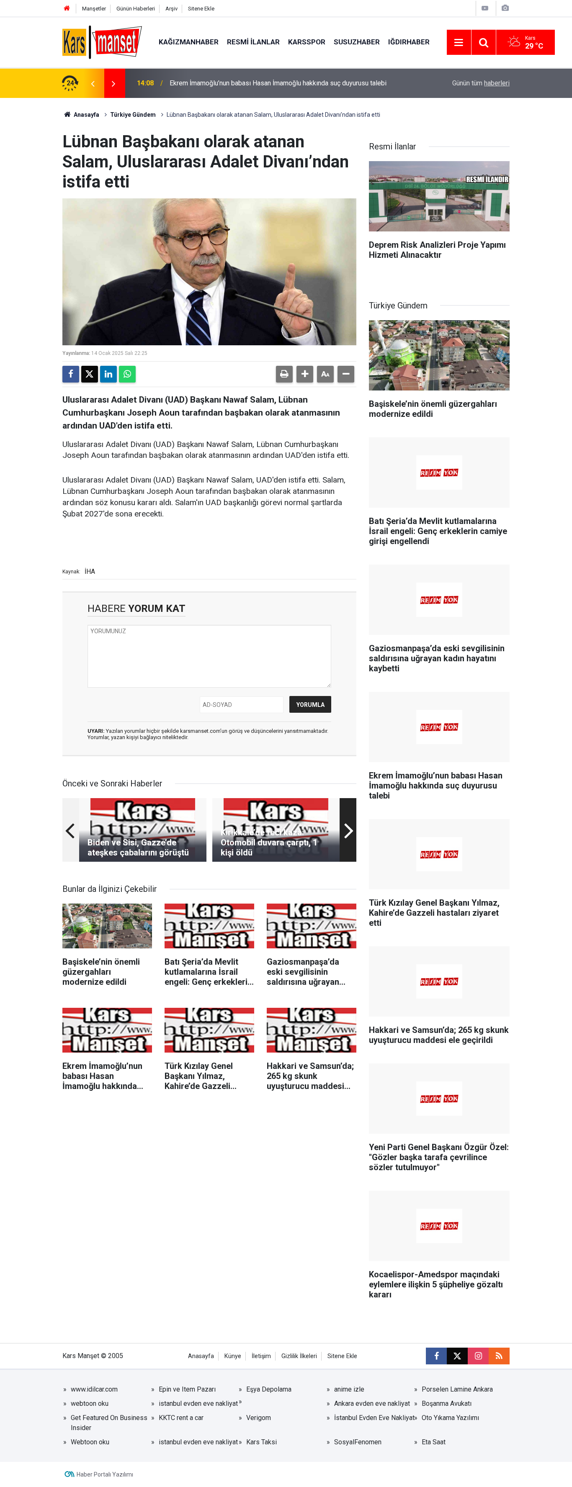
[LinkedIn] (108, 374)
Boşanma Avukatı (447, 1403)
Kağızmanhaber (189, 42)
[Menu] (458, 43)
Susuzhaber (357, 42)
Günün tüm (481, 83)
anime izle (349, 1389)
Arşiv (171, 8)
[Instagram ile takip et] (478, 1356)
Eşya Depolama (268, 1389)
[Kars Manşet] (102, 42)
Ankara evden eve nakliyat (372, 1403)
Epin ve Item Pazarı (187, 1389)
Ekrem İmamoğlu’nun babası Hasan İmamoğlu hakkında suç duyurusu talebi (278, 83)
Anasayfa (85, 114)
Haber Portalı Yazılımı (105, 1474)
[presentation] (92, 83)
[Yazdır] (284, 374)
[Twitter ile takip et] (457, 1356)
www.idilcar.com (94, 1389)
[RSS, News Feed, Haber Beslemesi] (499, 1356)
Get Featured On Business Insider (109, 1423)
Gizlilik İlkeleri (299, 1356)
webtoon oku (89, 1403)
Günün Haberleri (135, 8)
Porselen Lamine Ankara (457, 1389)
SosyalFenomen (357, 1442)
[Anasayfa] (67, 8)
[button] (304, 374)
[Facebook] (70, 374)
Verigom (258, 1418)
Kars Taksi (261, 1442)
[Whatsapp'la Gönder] (127, 374)
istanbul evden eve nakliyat (198, 1403)
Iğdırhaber (409, 42)
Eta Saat (434, 1442)
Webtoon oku (90, 1442)
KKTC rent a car (181, 1418)
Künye (232, 1356)
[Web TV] (485, 8)
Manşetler (94, 8)
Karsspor (306, 42)
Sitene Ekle (201, 8)
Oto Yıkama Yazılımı (450, 1418)
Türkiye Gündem (133, 114)
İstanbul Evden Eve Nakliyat (374, 1418)
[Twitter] (89, 374)
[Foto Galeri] (505, 8)
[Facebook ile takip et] (436, 1356)
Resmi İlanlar (253, 42)
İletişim (261, 1356)
